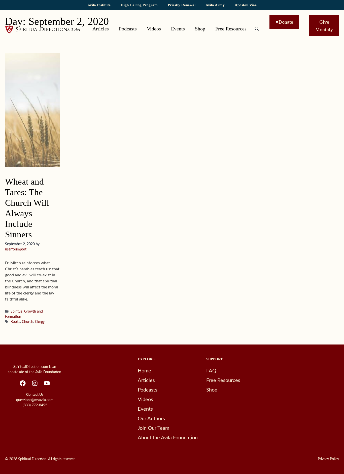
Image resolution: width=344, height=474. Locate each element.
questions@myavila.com (34, 400)
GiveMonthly (324, 25)
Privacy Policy (328, 459)
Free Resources (231, 28)
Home (144, 370)
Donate (284, 22)
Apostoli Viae (246, 5)
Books (15, 322)
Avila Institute (99, 5)
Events (178, 28)
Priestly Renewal (181, 5)
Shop (200, 28)
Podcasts (128, 28)
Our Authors (151, 418)
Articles (100, 28)
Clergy (40, 322)
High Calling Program (139, 5)
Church (27, 322)
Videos (154, 28)
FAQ (211, 370)
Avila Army (215, 5)
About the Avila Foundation (168, 437)
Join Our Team (153, 428)
